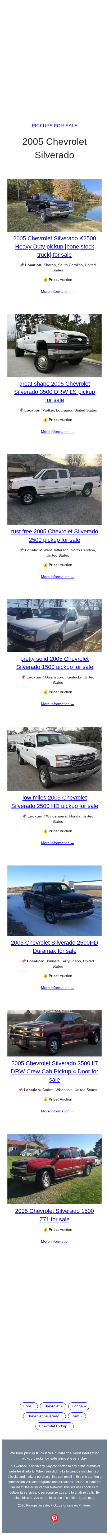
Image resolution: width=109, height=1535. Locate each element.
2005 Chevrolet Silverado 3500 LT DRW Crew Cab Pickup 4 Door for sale (54, 1071)
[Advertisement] (54, 56)
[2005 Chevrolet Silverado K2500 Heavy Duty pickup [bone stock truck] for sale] (54, 230)
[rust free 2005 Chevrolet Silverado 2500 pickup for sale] (54, 523)
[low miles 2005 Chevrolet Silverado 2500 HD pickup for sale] (54, 790)
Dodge (77, 1406)
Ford (27, 1406)
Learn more (87, 1497)
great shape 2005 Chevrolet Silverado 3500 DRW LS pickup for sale (54, 391)
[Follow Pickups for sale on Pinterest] (54, 1520)
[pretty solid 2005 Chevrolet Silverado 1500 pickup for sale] (54, 651)
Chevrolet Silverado (42, 1416)
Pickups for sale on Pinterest (71, 1505)
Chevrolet (51, 1406)
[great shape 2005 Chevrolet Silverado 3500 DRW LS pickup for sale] (54, 376)
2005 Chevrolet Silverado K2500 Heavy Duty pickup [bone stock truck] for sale (54, 246)
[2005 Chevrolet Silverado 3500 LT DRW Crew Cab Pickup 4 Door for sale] (54, 1055)
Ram (75, 1416)
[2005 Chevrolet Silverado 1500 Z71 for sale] (54, 1203)
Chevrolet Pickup (53, 1426)
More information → (57, 291)
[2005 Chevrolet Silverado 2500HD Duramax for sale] (54, 935)
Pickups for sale (55, 125)
